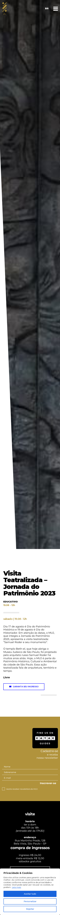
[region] (30, 892)
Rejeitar (30, 909)
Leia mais (16, 887)
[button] (23, 686)
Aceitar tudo (30, 894)
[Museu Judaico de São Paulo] (4, 8)
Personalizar (30, 901)
